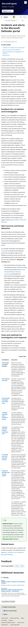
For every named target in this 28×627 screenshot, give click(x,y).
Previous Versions (14, 618)
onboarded (4, 251)
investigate (5, 364)
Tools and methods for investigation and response (13, 52)
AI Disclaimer (4, 618)
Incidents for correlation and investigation (13, 47)
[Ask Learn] (22, 20)
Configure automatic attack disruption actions (5, 416)
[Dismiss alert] (25, 2)
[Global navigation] (1, 17)
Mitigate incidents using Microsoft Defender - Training (13, 582)
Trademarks (4, 625)
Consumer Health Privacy (7, 622)
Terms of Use (20, 622)
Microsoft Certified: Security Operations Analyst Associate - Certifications (12, 590)
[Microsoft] (14, 17)
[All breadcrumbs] (2, 20)
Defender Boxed (7, 539)
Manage (4, 363)
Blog (22, 618)
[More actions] (25, 20)
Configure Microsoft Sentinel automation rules (5, 430)
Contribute (4, 620)
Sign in (25, 17)
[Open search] (20, 17)
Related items (6, 55)
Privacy (10, 620)
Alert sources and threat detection (11, 49)
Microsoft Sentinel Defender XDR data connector (14, 272)
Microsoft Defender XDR (11, 20)
